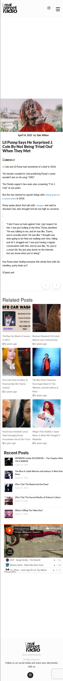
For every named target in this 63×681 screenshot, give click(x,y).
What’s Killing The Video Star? (29, 510)
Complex (40, 205)
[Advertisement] (31, 53)
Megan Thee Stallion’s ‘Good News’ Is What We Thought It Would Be (46, 435)
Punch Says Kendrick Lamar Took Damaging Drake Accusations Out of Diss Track (16, 435)
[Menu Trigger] (58, 9)
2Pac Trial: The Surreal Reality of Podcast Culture (38, 497)
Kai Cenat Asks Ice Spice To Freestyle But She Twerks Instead (15, 384)
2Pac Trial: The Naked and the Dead (31, 484)
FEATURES (9, 135)
